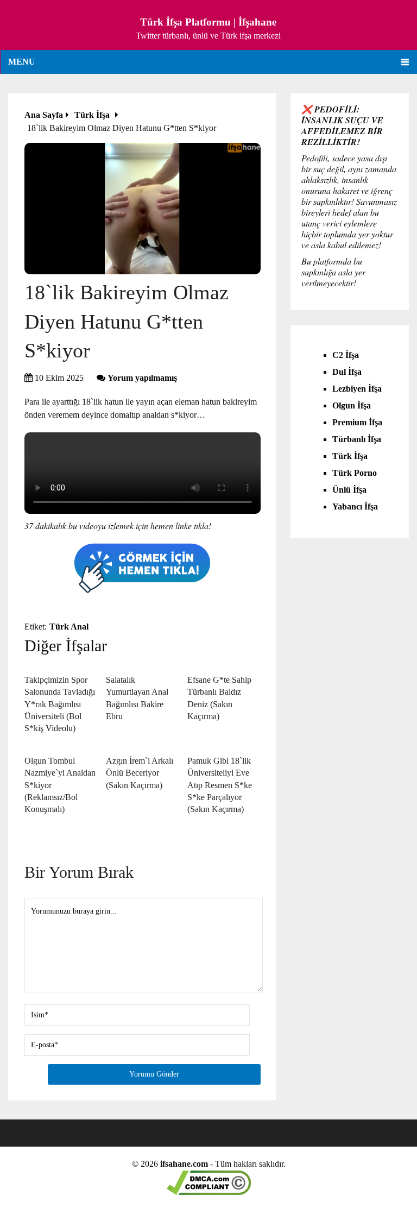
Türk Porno (354, 472)
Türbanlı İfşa (356, 439)
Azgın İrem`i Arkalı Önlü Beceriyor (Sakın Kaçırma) (139, 773)
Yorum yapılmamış (142, 377)
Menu (21, 61)
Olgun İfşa (351, 405)
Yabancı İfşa (355, 506)
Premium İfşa (357, 422)
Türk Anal (69, 626)
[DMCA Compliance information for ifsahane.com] (209, 1192)
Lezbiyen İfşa (357, 388)
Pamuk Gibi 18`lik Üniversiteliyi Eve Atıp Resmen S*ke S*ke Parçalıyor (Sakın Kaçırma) (219, 785)
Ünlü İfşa (349, 489)
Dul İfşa (347, 371)
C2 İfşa (345, 355)
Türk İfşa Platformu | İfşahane (208, 22)
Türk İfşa (350, 456)
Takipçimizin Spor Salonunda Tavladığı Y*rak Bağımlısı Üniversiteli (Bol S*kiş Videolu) (59, 704)
